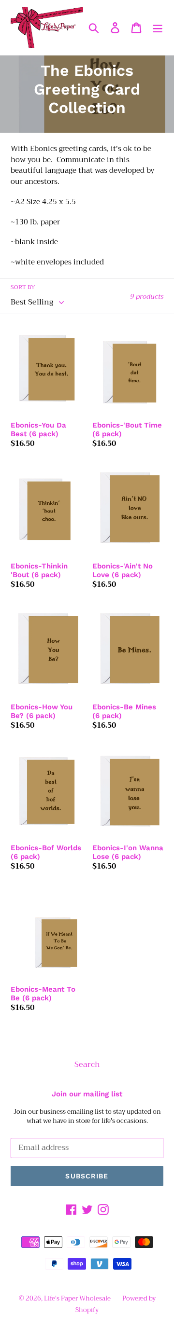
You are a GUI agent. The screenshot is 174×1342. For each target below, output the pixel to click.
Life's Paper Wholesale (77, 1298)
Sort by (23, 287)
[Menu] (157, 28)
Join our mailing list (87, 1094)
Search (87, 1064)
